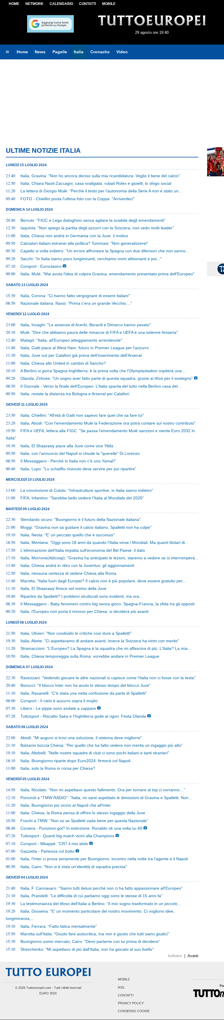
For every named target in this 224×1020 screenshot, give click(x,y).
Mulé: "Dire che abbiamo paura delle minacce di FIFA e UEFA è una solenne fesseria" (99, 332)
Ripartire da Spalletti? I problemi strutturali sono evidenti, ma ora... (81, 596)
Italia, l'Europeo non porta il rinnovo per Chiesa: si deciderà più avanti (84, 611)
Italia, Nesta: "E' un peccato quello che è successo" (67, 535)
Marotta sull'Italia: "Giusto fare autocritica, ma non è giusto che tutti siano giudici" (94, 934)
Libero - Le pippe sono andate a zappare (58, 708)
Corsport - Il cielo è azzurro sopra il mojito (58, 700)
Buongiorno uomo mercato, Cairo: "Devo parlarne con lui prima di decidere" (90, 941)
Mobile (124, 979)
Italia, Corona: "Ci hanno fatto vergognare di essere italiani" (75, 295)
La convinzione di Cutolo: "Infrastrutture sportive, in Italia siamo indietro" (86, 490)
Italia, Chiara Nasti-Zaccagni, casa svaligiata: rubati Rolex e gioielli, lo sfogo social (95, 183)
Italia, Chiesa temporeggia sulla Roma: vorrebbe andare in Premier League (89, 656)
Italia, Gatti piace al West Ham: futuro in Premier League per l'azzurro (84, 347)
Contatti (126, 995)
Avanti (193, 956)
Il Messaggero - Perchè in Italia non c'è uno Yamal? (68, 461)
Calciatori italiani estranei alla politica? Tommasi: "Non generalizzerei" (84, 243)
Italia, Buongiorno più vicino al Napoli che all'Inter (65, 805)
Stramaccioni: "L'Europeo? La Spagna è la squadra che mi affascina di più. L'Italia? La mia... (105, 648)
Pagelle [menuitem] (59, 51)
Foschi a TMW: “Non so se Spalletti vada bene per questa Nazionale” (84, 820)
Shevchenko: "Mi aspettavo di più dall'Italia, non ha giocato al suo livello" (87, 949)
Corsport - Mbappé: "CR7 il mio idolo (54, 843)
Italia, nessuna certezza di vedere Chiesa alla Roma (68, 573)
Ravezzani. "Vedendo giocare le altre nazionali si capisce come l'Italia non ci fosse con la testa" (107, 677)
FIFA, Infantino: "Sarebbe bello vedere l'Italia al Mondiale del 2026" (82, 498)
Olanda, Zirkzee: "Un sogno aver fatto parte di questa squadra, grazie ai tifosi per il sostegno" (106, 378)
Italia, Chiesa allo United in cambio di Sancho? (63, 363)
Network (34, 4)
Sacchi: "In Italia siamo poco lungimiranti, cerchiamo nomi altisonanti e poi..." (91, 258)
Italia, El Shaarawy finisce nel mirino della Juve (63, 588)
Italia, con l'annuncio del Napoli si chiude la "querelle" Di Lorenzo (80, 453)
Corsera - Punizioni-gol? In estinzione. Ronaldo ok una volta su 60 (81, 828)
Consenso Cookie (134, 1011)
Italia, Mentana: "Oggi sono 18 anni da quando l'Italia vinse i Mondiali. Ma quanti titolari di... (104, 542)
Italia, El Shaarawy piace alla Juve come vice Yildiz (66, 446)
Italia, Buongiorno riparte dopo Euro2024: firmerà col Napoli (75, 760)
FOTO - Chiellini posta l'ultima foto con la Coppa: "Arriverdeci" (77, 198)
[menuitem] (7, 52)
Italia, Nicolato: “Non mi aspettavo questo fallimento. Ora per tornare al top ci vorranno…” (102, 789)
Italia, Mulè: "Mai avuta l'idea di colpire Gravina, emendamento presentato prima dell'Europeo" (107, 274)
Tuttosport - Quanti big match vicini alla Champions (67, 835)
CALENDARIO (61, 4)
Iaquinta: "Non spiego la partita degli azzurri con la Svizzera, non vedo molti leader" (97, 228)
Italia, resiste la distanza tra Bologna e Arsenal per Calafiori (74, 393)
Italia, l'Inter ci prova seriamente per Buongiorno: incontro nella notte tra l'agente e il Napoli (104, 858)
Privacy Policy (131, 1003)
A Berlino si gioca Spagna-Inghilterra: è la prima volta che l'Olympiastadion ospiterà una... (102, 370)
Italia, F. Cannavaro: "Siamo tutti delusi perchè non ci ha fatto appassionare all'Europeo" (101, 888)
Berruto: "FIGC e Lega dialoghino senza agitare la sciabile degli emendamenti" (92, 220)
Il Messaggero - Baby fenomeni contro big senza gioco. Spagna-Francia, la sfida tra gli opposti (107, 604)
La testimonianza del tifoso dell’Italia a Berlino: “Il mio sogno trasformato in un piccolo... (100, 903)
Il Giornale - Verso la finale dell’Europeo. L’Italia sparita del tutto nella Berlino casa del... (100, 386)
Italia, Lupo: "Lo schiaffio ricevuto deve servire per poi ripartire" (78, 468)
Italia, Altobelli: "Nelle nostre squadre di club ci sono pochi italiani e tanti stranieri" (94, 753)
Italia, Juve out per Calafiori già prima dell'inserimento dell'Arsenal (81, 355)
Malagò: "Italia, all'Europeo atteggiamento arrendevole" (71, 340)
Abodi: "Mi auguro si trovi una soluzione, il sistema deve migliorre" (81, 737)
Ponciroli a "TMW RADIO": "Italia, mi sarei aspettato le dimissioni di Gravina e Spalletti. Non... (106, 797)
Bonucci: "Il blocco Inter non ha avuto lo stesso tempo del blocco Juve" (85, 685)
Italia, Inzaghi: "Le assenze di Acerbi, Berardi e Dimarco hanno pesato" (85, 324)
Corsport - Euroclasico (41, 266)
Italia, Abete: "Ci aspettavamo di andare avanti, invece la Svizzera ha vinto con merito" (99, 640)
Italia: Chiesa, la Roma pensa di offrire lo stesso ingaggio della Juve (82, 812)
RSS (121, 987)
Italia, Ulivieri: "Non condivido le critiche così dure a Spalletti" (76, 633)
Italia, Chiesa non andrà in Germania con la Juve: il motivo (74, 235)
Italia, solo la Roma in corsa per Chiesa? (57, 768)
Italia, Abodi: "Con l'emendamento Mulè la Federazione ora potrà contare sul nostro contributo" (107, 423)
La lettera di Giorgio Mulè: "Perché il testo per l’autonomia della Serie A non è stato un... (101, 191)
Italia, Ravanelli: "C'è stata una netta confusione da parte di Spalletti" (83, 693)
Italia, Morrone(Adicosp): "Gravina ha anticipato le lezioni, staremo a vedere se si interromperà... (109, 558)
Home (14, 4)
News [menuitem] (40, 51)
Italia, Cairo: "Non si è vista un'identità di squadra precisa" (73, 866)
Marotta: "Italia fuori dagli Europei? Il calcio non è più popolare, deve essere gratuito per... (103, 581)
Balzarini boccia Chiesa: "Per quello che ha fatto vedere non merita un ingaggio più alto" (101, 745)
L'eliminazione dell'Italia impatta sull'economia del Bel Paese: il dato (82, 550)
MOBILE (109, 4)
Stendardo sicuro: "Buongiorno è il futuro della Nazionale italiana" (80, 519)
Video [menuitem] (122, 51)
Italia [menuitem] (78, 51)
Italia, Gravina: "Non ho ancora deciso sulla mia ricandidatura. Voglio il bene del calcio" (100, 175)
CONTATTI (87, 4)
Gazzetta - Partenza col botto (47, 851)
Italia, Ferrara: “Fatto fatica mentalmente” (58, 926)
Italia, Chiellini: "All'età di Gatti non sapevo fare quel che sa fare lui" (82, 415)
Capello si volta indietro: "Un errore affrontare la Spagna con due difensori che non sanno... (104, 251)
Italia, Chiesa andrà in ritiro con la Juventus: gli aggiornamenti (77, 565)
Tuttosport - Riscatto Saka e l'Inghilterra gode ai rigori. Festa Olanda (83, 716)
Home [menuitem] (22, 51)
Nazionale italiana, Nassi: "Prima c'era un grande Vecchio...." (76, 303)
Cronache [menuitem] (100, 51)
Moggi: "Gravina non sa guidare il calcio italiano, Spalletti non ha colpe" (85, 527)
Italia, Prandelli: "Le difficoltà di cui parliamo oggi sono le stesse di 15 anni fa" (91, 895)
